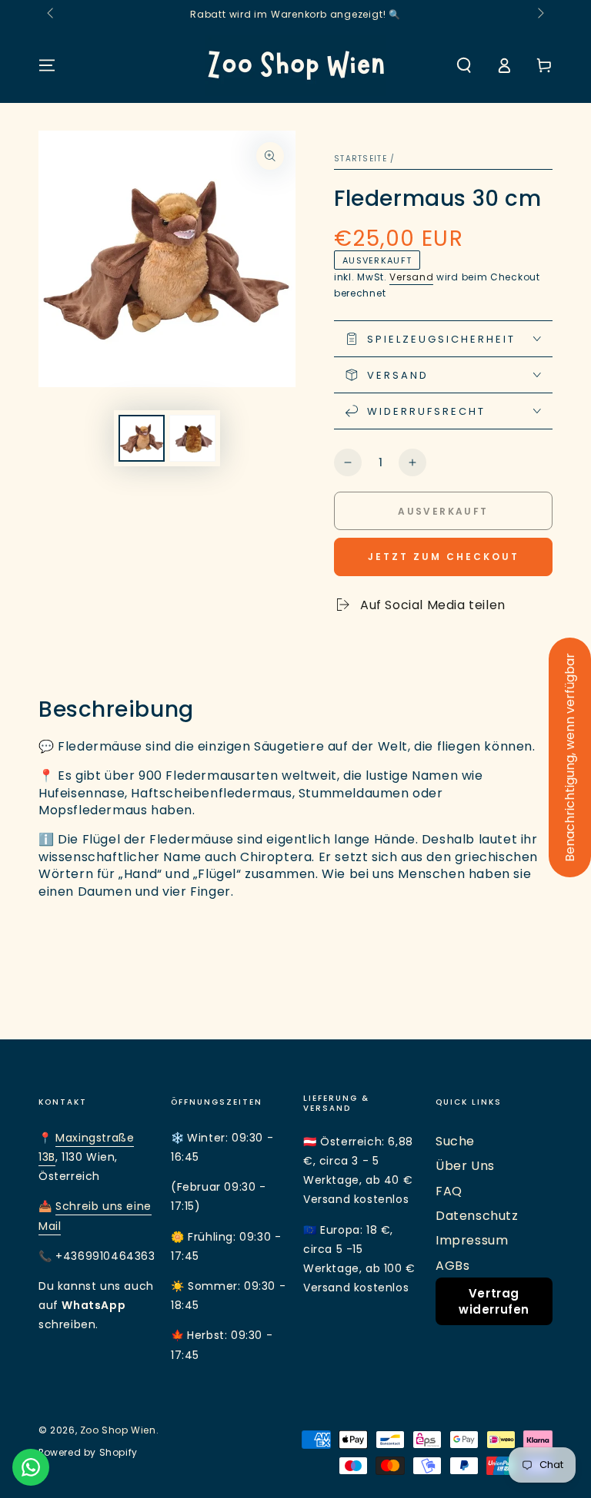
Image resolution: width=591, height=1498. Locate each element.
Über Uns (465, 1166)
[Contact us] (30, 1467)
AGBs (452, 1265)
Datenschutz (477, 1216)
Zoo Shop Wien (118, 1430)
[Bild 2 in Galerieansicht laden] (192, 438)
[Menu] (47, 65)
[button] (464, 65)
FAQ (449, 1191)
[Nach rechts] (539, 14)
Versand (411, 276)
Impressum (472, 1240)
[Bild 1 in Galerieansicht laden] (142, 438)
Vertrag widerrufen (494, 1301)
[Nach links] (51, 14)
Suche (455, 1141)
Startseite (360, 158)
